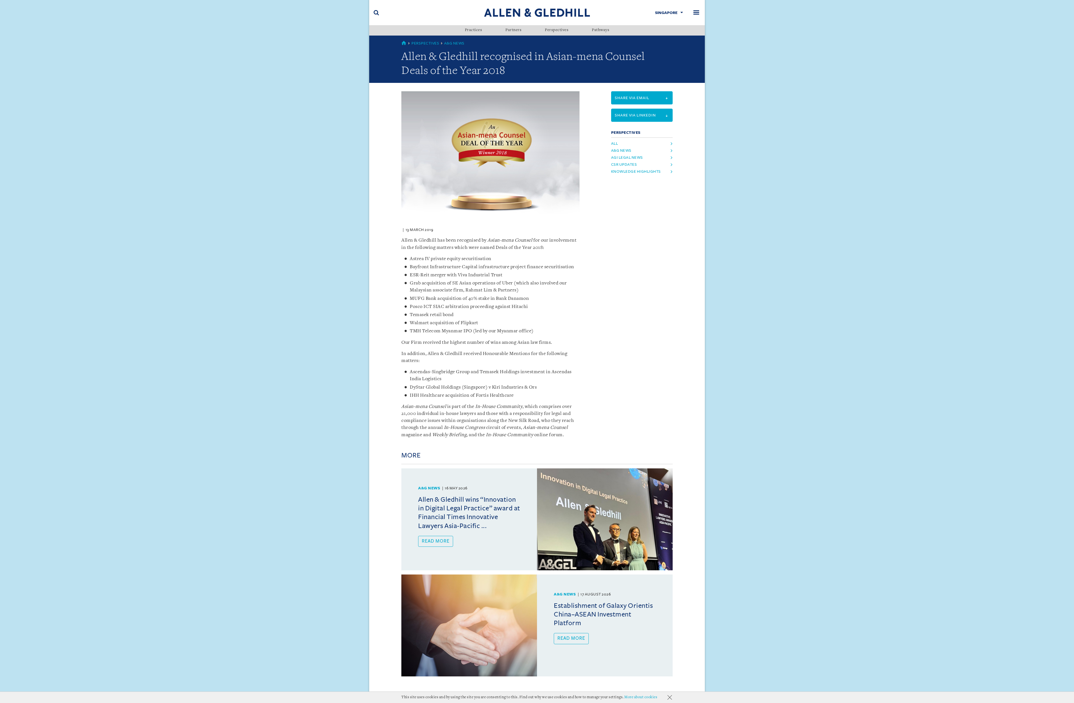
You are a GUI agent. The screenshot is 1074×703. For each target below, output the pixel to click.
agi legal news (627, 157)
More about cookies (640, 697)
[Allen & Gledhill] (537, 12)
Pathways (600, 30)
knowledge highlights (636, 171)
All (614, 143)
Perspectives (556, 30)
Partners (513, 30)
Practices (473, 30)
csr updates (624, 164)
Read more (435, 541)
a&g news (621, 150)
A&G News (454, 43)
